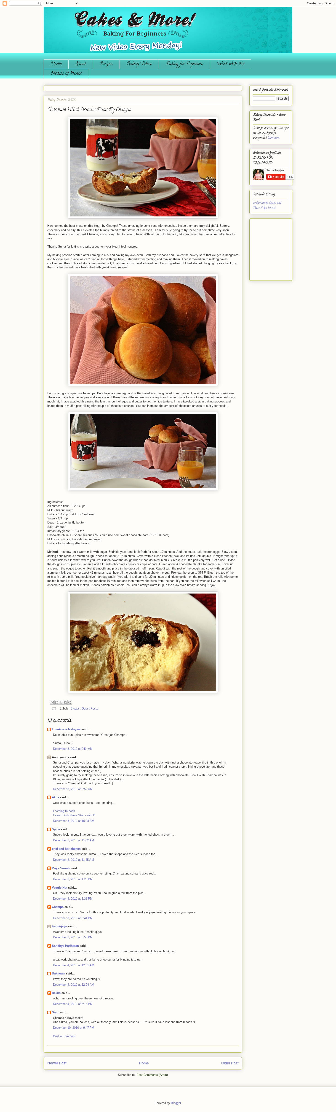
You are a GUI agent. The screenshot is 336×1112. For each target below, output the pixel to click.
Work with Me (230, 64)
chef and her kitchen (66, 848)
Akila (55, 797)
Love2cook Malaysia (66, 729)
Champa (58, 907)
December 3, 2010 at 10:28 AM (73, 821)
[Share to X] (61, 702)
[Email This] (52, 702)
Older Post (229, 1063)
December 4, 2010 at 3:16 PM (73, 1004)
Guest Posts (90, 708)
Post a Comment (64, 1036)
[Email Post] (53, 708)
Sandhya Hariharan (65, 945)
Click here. (273, 138)
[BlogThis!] (56, 702)
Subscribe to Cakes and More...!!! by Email (267, 205)
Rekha (56, 993)
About (80, 64)
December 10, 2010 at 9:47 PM (73, 1027)
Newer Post (56, 1063)
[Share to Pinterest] (69, 702)
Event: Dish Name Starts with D (74, 815)
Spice (56, 829)
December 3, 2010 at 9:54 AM (73, 748)
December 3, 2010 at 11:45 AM (73, 859)
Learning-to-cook (64, 811)
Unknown (58, 973)
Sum (55, 1012)
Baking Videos (139, 64)
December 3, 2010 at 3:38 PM (73, 898)
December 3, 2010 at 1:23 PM (73, 879)
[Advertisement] (266, 247)
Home (56, 64)
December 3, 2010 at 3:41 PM (73, 918)
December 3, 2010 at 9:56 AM (73, 789)
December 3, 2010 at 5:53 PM (73, 937)
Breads (75, 708)
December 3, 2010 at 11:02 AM (73, 840)
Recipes (106, 64)
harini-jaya (59, 926)
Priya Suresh (61, 868)
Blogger (176, 1103)
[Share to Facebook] (65, 702)
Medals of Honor (66, 73)
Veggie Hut (59, 887)
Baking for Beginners (184, 64)
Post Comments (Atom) (152, 1075)
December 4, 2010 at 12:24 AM (73, 984)
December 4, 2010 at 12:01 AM (73, 965)
